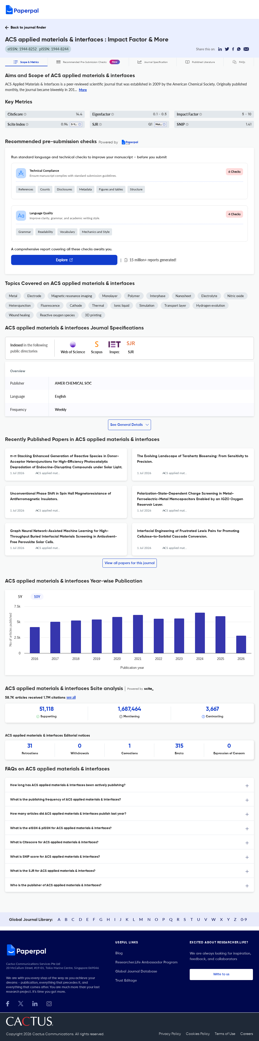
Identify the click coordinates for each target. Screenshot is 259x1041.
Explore (62, 260)
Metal (13, 296)
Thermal (98, 305)
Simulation (146, 305)
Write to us (221, 974)
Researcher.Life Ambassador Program (146, 962)
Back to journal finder (28, 27)
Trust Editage (126, 980)
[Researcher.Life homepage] (54, 950)
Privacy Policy (170, 1034)
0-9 (244, 919)
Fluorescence (50, 305)
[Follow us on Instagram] (49, 1003)
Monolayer (110, 296)
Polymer (134, 296)
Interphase (157, 296)
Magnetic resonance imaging (71, 296)
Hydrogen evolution (210, 305)
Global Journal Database (136, 971)
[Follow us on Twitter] (20, 1003)
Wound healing (19, 315)
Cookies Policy (198, 1034)
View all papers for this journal (130, 563)
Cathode (76, 305)
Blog (119, 953)
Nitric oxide (235, 296)
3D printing (93, 315)
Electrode (34, 296)
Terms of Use (225, 1034)
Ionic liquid (121, 305)
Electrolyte (209, 296)
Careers (246, 1034)
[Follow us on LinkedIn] (34, 1003)
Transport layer (175, 305)
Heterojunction (20, 305)
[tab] (129, 785)
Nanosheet (183, 296)
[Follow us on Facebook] (7, 1003)
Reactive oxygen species (57, 315)
